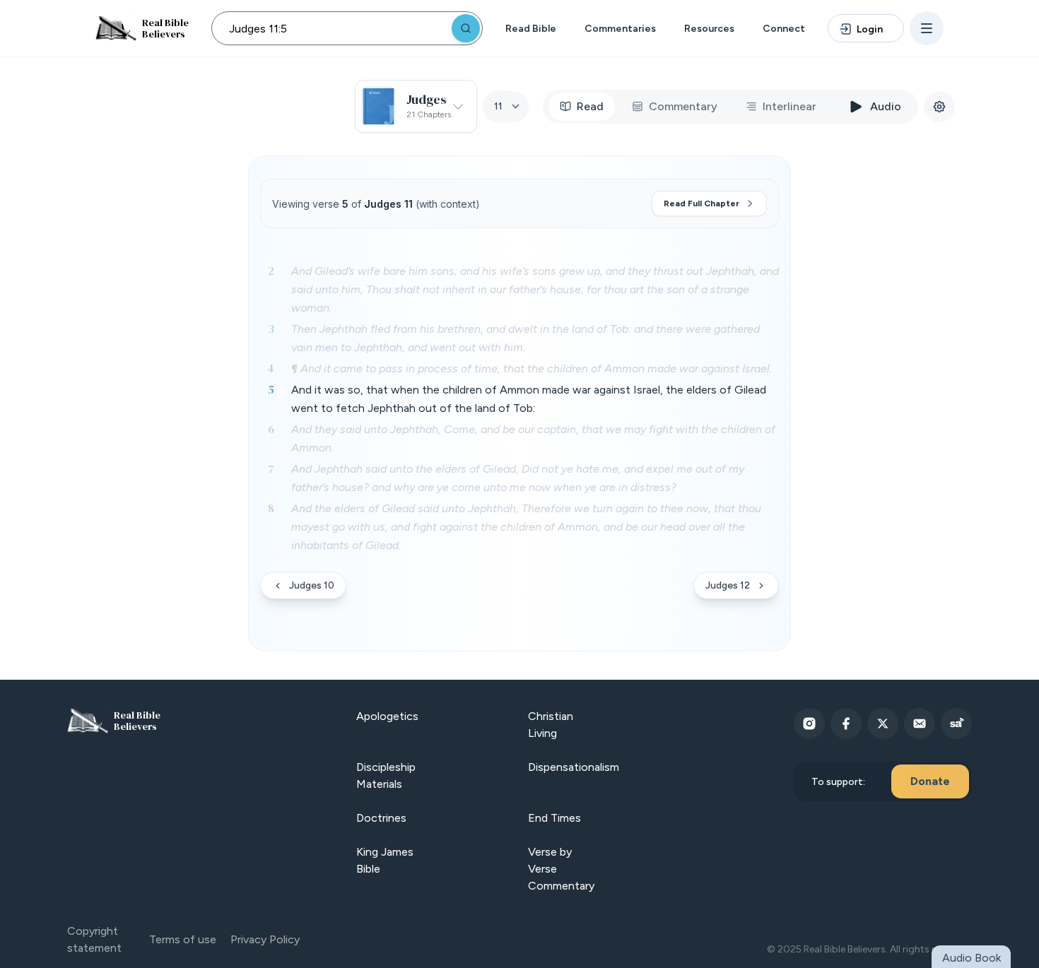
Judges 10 (311, 585)
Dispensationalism (573, 767)
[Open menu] (927, 28)
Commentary (683, 106)
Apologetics (387, 716)
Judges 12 (727, 585)
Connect (784, 29)
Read (590, 106)
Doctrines (381, 818)
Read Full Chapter (701, 203)
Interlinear (789, 106)
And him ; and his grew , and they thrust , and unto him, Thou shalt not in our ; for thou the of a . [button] (535, 289)
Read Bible (530, 29)
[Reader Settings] (939, 106)
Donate (930, 781)
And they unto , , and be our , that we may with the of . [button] (533, 438)
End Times (554, 818)
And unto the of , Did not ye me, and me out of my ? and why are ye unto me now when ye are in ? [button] (517, 478)
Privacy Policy (265, 939)
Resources (709, 29)
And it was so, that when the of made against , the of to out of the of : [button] (528, 399)
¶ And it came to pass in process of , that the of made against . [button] (531, 368)
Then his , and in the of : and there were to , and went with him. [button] (525, 338)
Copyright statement (94, 939)
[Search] (466, 28)
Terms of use (182, 939)
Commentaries (620, 29)
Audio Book (971, 957)
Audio (885, 106)
